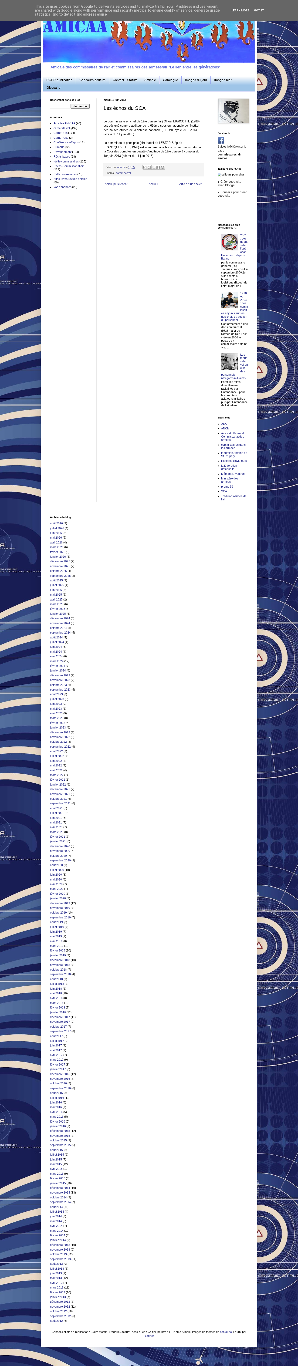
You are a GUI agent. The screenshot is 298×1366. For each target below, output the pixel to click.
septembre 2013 (60, 1259)
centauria (226, 1332)
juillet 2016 (57, 1098)
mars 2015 (57, 1173)
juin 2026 (56, 533)
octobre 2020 (58, 855)
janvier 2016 (58, 1126)
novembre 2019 (60, 908)
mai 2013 (56, 1278)
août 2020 (56, 865)
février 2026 (57, 552)
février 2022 (57, 779)
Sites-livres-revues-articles (70, 179)
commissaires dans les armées (233, 446)
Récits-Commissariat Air (69, 166)
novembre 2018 (60, 965)
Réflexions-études (65, 174)
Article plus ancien (191, 184)
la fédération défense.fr (229, 467)
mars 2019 (57, 946)
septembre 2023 (60, 689)
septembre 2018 (60, 974)
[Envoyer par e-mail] (144, 167)
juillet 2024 (57, 642)
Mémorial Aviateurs (233, 474)
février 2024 (57, 666)
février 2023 (57, 723)
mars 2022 (57, 775)
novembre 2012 (60, 1306)
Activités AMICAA (64, 123)
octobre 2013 (58, 1254)
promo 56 (227, 486)
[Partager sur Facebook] (158, 167)
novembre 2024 (60, 623)
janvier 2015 (58, 1183)
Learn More (240, 10)
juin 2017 (56, 1045)
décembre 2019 (60, 903)
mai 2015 (56, 1164)
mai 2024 (56, 651)
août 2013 (56, 1263)
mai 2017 (56, 1050)
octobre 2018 (58, 969)
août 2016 (56, 1093)
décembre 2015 (60, 1131)
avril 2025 (56, 599)
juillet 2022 (57, 756)
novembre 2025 (60, 566)
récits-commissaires (66, 161)
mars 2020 (57, 888)
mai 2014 (56, 1221)
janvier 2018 (58, 1012)
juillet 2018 (57, 983)
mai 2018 (56, 993)
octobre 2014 (58, 1197)
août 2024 (56, 637)
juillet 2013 (57, 1268)
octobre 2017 (58, 1026)
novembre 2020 (60, 851)
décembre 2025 (60, 561)
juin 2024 (56, 646)
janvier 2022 (58, 784)
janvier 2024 (58, 670)
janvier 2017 (58, 1069)
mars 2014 (57, 1230)
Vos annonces (62, 187)
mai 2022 (56, 765)
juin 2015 (56, 1159)
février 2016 (57, 1121)
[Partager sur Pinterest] (162, 167)
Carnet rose (61, 137)
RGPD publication (59, 80)
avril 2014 (56, 1226)
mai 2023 (56, 708)
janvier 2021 (58, 841)
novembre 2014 (60, 1192)
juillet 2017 (57, 1040)
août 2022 (56, 751)
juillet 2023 (57, 699)
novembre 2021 (60, 794)
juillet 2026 (57, 528)
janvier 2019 (58, 955)
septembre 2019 (60, 917)
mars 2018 (57, 1003)
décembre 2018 (60, 960)
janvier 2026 (58, 556)
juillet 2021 (57, 813)
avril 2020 (56, 884)
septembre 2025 (60, 575)
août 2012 (56, 1320)
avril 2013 (56, 1283)
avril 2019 (56, 941)
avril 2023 (56, 713)
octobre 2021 (58, 798)
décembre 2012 (60, 1301)
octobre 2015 (58, 1140)
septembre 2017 (60, 1031)
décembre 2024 (60, 618)
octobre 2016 (58, 1083)
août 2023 (56, 694)
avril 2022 (56, 770)
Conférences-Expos (66, 142)
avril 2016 (56, 1112)
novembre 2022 (60, 737)
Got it (259, 10)
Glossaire (54, 87)
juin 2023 (56, 703)
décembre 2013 (60, 1245)
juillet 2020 (57, 870)
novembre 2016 (60, 1078)
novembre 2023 (60, 680)
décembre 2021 (60, 789)
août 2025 (56, 580)
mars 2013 (57, 1287)
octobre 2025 (58, 571)
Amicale (150, 80)
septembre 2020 (60, 860)
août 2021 (56, 808)
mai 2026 (56, 537)
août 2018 (56, 979)
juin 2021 (56, 818)
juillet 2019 (57, 927)
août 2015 (56, 1150)
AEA (224, 423)
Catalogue (170, 80)
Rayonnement (62, 152)
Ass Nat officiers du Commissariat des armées (233, 437)
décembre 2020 (60, 846)
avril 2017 (56, 1055)
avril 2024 (56, 656)
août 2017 (56, 1036)
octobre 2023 (58, 685)
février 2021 (57, 836)
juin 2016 (56, 1102)
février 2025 (57, 608)
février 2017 (57, 1064)
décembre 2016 (60, 1074)
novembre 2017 (60, 1021)
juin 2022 (56, 760)
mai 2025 (56, 594)
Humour (59, 147)
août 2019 (56, 922)
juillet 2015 (57, 1154)
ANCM (225, 428)
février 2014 (57, 1235)
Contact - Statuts (125, 80)
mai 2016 (56, 1107)
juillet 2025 (57, 585)
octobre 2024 (58, 628)
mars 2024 (57, 661)
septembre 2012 (60, 1316)
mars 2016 (57, 1116)
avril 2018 (56, 998)
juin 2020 (56, 874)
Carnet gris (61, 133)
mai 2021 (56, 822)
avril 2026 (56, 542)
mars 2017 (57, 1059)
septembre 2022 (60, 746)
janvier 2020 (58, 898)
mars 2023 (57, 718)
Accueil (153, 184)
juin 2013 (56, 1273)
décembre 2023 (60, 675)
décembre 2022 (60, 732)
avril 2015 (56, 1168)
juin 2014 (56, 1216)
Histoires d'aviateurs (234, 460)
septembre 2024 (60, 632)
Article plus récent (116, 184)
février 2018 (57, 1007)
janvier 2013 (58, 1297)
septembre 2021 (60, 803)
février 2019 (57, 950)
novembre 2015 (60, 1135)
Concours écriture (92, 80)
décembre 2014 (60, 1188)
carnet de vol (123, 173)
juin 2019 (56, 931)
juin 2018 (56, 988)
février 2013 (57, 1292)
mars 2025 (57, 604)
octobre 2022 (58, 741)
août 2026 (56, 523)
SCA (224, 491)
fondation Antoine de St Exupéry (234, 454)
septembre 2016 (60, 1088)
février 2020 (57, 893)
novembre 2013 (60, 1249)
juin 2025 (56, 590)
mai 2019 (56, 936)
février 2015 (57, 1178)
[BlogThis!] (149, 167)
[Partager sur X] (153, 167)
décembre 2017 (60, 1017)
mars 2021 (57, 832)
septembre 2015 (60, 1145)
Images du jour (196, 80)
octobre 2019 (58, 912)
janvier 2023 (58, 727)
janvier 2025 (58, 613)
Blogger (149, 1336)
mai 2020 (56, 879)
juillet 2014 (57, 1211)
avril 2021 (56, 827)
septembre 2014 (60, 1202)
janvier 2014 (58, 1240)
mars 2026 (57, 547)
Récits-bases (62, 156)
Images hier (223, 80)
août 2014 (56, 1207)
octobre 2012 (58, 1311)
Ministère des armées (229, 480)
